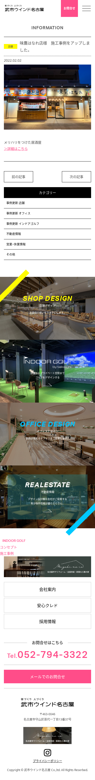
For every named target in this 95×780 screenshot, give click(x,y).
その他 (10, 254)
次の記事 (76, 176)
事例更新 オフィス (18, 213)
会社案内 (47, 589)
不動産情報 (13, 234)
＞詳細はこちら (16, 148)
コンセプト (8, 547)
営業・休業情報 (16, 244)
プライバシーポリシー (47, 761)
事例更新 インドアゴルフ (22, 223)
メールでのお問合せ (47, 676)
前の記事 (18, 176)
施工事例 (7, 553)
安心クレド (47, 605)
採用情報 (47, 621)
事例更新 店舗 (15, 203)
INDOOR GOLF (14, 541)
